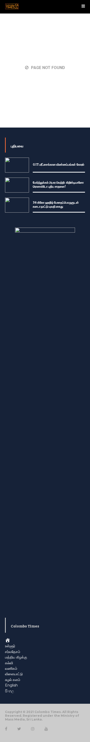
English (11, 685)
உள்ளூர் (10, 646)
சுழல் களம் (12, 679)
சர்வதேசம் (12, 651)
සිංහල (9, 691)
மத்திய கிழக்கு (16, 657)
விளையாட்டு (14, 674)
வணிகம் (11, 668)
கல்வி (9, 663)
